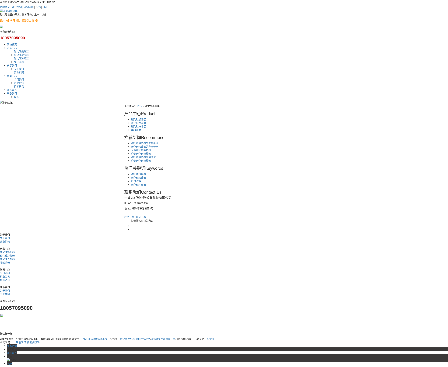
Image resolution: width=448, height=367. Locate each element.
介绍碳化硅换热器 (141, 153)
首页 (139, 106)
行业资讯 (19, 82)
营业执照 (19, 72)
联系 (16, 96)
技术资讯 (19, 86)
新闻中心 (12, 75)
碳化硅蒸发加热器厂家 (163, 338)
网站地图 (29, 7)
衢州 (32, 342)
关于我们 (12, 65)
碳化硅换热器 (21, 51)
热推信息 (5, 7)
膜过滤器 (19, 61)
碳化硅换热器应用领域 (143, 157)
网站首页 (12, 44)
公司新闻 (19, 79)
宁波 (26, 342)
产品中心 (12, 47)
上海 (15, 342)
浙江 (21, 342)
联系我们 (12, 93)
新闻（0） (141, 217)
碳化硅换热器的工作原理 (144, 143)
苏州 (37, 342)
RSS (38, 7)
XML (45, 7)
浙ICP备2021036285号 (94, 338)
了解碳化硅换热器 (141, 150)
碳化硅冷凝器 (21, 54)
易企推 (210, 338)
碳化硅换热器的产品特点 (144, 146)
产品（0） (129, 217)
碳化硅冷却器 (21, 58)
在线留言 (12, 89)
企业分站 (17, 7)
